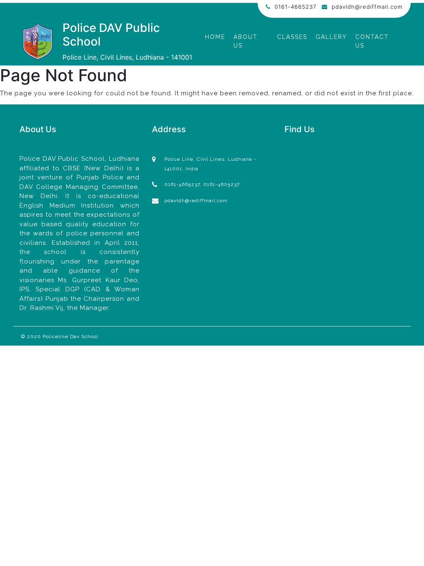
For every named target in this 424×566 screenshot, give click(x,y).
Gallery (331, 37)
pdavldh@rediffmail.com (367, 6)
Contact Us (372, 41)
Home (215, 37)
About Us (246, 41)
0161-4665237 (295, 6)
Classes (292, 37)
